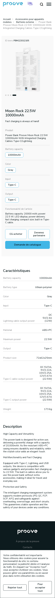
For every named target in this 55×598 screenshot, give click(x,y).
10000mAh (14, 155)
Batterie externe (25, 22)
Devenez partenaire (39, 234)
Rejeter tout (15, 587)
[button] (5, 95)
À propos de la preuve (27, 541)
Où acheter (15, 234)
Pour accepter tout (40, 587)
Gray (10, 170)
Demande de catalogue (27, 244)
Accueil (7, 19)
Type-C (12, 185)
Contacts (27, 547)
